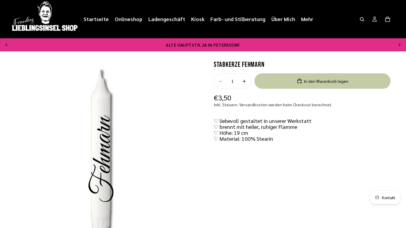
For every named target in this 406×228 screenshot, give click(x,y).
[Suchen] (362, 19)
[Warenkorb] (387, 19)
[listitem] (307, 19)
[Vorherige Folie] (6, 44)
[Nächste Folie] (399, 44)
